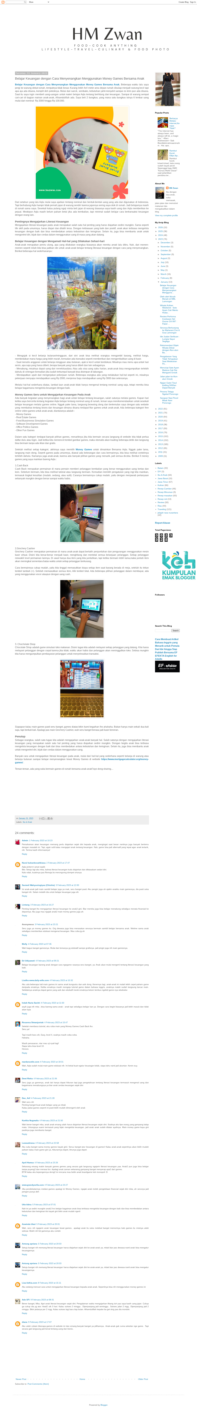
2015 (160, 436)
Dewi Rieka (27, 1078)
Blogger (104, 1405)
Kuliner (161, 485)
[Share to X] (46, 818)
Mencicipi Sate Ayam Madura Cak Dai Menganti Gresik (169, 370)
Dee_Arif (26, 1098)
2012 (160, 448)
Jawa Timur (163, 482)
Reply (24, 854)
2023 (160, 239)
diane (24, 1322)
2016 (160, 432)
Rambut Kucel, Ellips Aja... (174, 153)
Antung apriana (29, 1244)
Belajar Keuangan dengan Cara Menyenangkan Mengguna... (168, 289)
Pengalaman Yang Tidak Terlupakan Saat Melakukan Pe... (169, 360)
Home (82, 1379)
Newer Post (21, 1379)
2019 (160, 420)
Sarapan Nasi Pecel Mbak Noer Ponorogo (169, 400)
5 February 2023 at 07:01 (44, 1204)
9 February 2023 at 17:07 (40, 1322)
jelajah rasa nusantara (168, 513)
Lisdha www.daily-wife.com (35, 980)
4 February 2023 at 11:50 (52, 1003)
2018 (160, 424)
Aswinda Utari (29, 1224)
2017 (160, 428)
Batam (161, 468)
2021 (160, 413)
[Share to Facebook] (48, 818)
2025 (160, 231)
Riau (160, 506)
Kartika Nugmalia (30, 1120)
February (165, 278)
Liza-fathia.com (29, 1283)
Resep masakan (165, 495)
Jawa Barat (163, 478)
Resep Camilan (165, 488)
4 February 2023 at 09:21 (47, 961)
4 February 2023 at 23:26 (46, 1162)
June (163, 266)
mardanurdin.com (30, 1062)
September (166, 254)
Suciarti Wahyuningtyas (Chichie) (38, 885)
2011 (160, 452)
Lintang (26, 905)
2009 (160, 456)
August (164, 258)
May (163, 270)
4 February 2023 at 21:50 (51, 1120)
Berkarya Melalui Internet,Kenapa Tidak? (174, 123)
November (166, 246)
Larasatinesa (28, 1143)
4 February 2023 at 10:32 (61, 980)
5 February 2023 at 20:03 (49, 1244)
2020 (160, 417)
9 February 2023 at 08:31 (42, 1300)
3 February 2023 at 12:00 (67, 885)
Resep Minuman (165, 492)
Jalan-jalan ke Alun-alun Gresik (169, 377)
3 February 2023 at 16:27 (42, 905)
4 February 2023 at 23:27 (56, 1185)
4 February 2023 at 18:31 (51, 1062)
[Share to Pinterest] (51, 818)
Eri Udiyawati (28, 961)
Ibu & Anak (27, 822)
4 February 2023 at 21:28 (43, 1098)
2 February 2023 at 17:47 (58, 863)
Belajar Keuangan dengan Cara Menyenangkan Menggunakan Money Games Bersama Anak (67, 84)
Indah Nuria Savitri (31, 1003)
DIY (159, 471)
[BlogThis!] (43, 818)
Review (161, 502)
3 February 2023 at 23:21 (46, 924)
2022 (160, 409)
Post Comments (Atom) (38, 1384)
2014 (160, 440)
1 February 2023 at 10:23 (40, 840)
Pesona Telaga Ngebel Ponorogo (169, 392)
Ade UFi (26, 1300)
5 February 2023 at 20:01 (48, 1224)
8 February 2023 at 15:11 (49, 1283)
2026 (160, 227)
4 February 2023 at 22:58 (47, 1143)
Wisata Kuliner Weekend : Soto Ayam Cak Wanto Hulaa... (169, 309)
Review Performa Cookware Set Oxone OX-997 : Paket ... (168, 320)
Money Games (84, 449)
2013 (160, 444)
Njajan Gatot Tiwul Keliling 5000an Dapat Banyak (168, 385)
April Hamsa (28, 1162)
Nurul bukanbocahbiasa (34, 863)
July (163, 262)
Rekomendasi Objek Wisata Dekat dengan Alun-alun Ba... (169, 349)
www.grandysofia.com (33, 1185)
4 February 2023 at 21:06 (45, 1078)
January (165, 282)
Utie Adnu (27, 1204)
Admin (25, 840)
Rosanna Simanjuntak (33, 1022)
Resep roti (162, 499)
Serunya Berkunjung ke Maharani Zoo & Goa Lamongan (170, 330)
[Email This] (40, 818)
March (164, 274)
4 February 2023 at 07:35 (39, 944)
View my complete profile (166, 215)
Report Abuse (162, 523)
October (165, 250)
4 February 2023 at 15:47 (56, 1022)
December (166, 242)
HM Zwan (173, 188)
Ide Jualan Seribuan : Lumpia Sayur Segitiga (170, 339)
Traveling (162, 509)
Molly (24, 944)
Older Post (143, 1379)
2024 (160, 235)
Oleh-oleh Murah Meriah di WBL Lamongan (168, 299)
